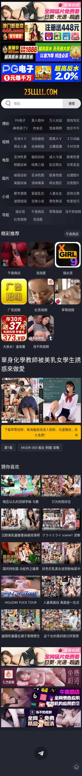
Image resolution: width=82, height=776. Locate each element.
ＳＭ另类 (73, 146)
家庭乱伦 (37, 193)
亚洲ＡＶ (20, 138)
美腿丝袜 (20, 183)
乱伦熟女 (55, 164)
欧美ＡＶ (55, 138)
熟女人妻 (20, 146)
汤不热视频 (73, 211)
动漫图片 (73, 175)
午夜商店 (37, 211)
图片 (5, 178)
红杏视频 (20, 219)
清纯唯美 (37, 183)
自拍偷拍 (37, 138)
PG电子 (20, 120)
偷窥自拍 (20, 175)
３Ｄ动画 (73, 138)
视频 (5, 141)
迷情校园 (20, 201)
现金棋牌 (55, 128)
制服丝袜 (20, 164)
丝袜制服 (37, 146)
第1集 (8, 447)
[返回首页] (76, 766)
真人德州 (37, 120)
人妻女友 (55, 193)
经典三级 (37, 164)
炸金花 (38, 128)
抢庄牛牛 (73, 128)
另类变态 (73, 164)
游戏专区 (73, 120)
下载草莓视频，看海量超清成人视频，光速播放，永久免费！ (41, 432)
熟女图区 (55, 183)
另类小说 (37, 201)
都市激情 (20, 193)
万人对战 (55, 120)
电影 (5, 160)
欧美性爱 (73, 157)
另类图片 (73, 183)
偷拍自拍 (37, 157)
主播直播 (55, 146)
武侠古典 (73, 193)
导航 (5, 214)
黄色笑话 (55, 201)
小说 (5, 196)
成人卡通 (55, 157)
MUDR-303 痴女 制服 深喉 (40, 447)
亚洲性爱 (20, 157)
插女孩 (20, 211)
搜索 (72, 103)
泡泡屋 (38, 219)
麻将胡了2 (20, 128)
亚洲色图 (37, 175)
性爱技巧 (73, 201)
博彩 (5, 123)
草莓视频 (55, 211)
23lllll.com (41, 91)
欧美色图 (55, 175)
